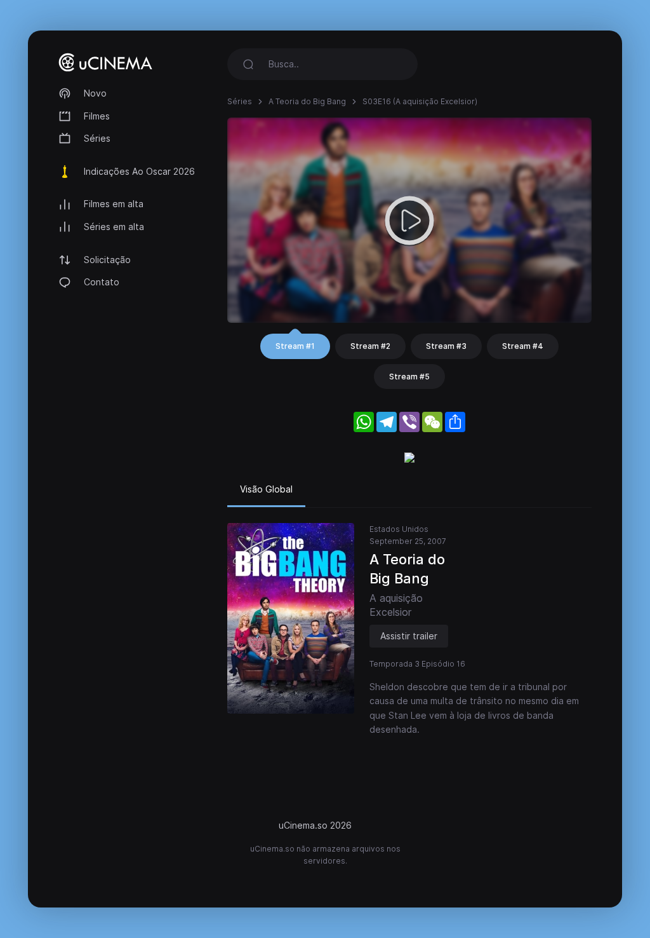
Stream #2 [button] (370, 346)
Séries (97, 138)
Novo (95, 93)
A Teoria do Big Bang (307, 101)
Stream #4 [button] (522, 346)
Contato (101, 281)
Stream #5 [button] (409, 376)
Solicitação (107, 259)
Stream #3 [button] (446, 346)
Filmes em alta (113, 203)
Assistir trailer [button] (408, 635)
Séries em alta (114, 226)
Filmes (97, 116)
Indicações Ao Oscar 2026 (139, 171)
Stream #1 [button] (295, 346)
